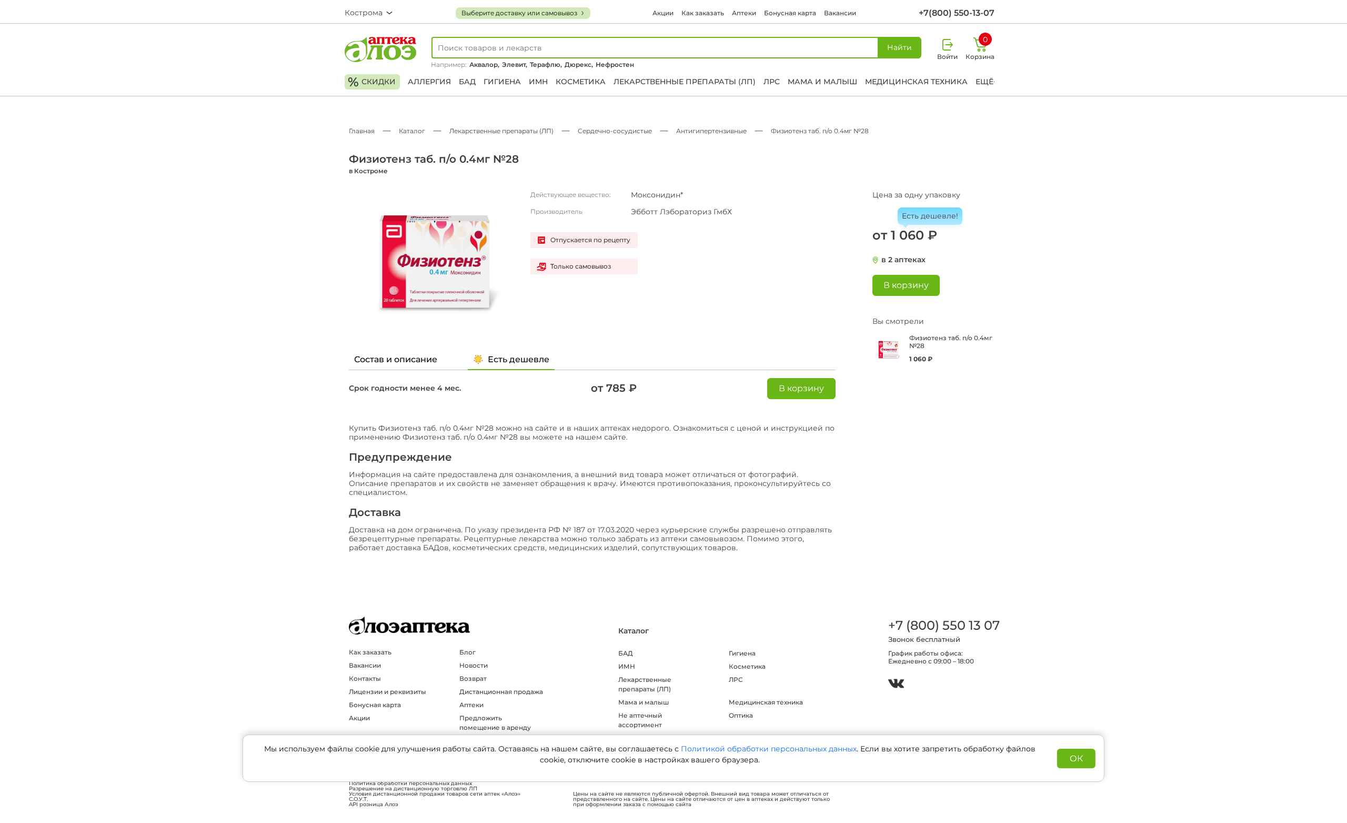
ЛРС (771, 81)
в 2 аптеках (903, 259)
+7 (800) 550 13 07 (943, 625)
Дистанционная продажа (501, 692)
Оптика (741, 715)
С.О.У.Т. (358, 799)
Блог (467, 652)
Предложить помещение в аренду (495, 722)
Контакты (365, 678)
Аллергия (429, 81)
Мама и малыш (822, 81)
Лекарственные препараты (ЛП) (685, 81)
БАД (467, 81)
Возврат (473, 678)
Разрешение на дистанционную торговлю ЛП (413, 788)
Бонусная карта (790, 13)
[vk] (896, 685)
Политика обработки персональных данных (410, 783)
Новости (473, 665)
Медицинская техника (916, 81)
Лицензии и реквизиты (387, 692)
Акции (663, 13)
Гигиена (502, 81)
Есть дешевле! (930, 216)
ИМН (538, 81)
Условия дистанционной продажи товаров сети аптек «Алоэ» (434, 794)
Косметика (581, 81)
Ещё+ (987, 81)
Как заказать (702, 13)
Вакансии (840, 13)
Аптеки (744, 13)
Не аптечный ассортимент (640, 720)
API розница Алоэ (373, 804)
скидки (372, 82)
